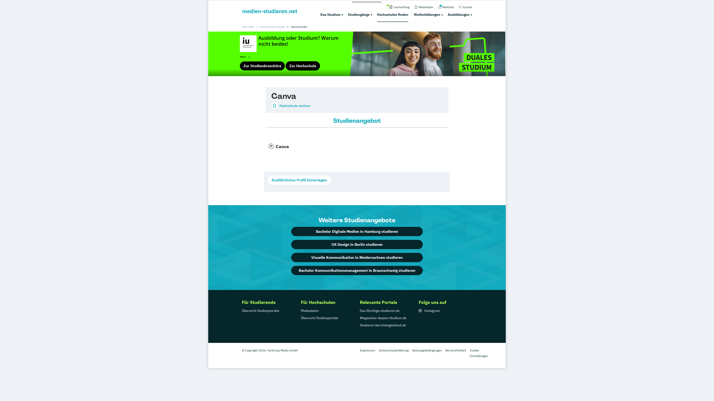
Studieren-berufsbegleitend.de (383, 325)
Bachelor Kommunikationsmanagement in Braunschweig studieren (357, 270)
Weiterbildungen (427, 14)
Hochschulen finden (392, 14)
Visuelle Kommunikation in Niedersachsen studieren (357, 257)
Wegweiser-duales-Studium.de (383, 318)
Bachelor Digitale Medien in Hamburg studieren (357, 231)
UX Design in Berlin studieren (357, 244)
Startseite (248, 27)
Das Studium (330, 14)
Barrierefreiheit (456, 350)
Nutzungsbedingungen (427, 350)
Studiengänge (359, 14)
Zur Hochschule (302, 65)
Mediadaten (310, 311)
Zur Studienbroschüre (262, 65)
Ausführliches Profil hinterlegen (299, 179)
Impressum (367, 350)
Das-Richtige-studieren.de (380, 311)
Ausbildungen (458, 14)
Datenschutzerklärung (394, 350)
